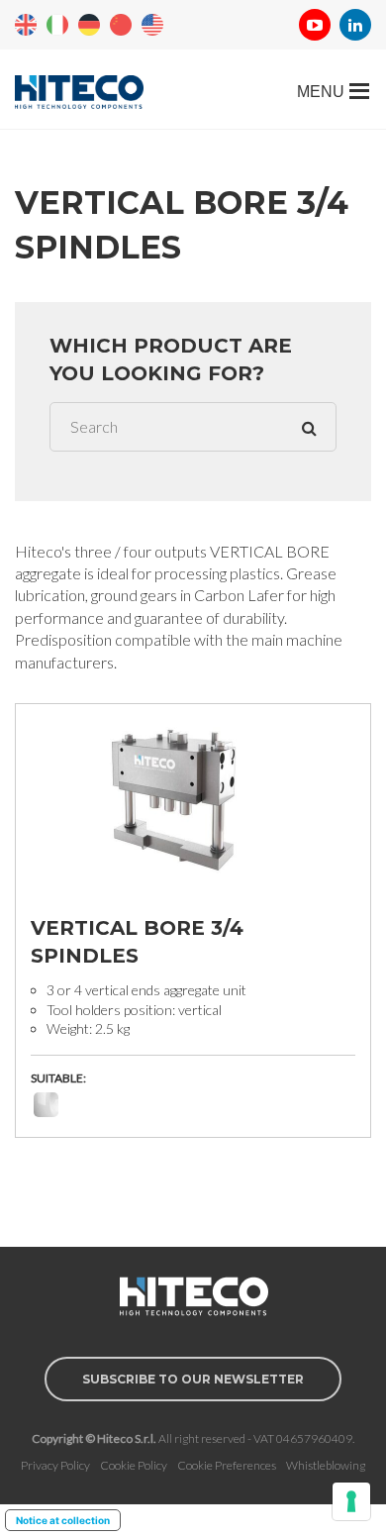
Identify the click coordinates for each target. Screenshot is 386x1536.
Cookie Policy (133, 1465)
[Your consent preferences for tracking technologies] (351, 1501)
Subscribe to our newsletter (193, 1379)
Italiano (57, 25)
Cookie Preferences (226, 1465)
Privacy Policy (55, 1465)
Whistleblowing (325, 1465)
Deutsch (89, 25)
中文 (121, 25)
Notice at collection (63, 1520)
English (26, 25)
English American (152, 25)
